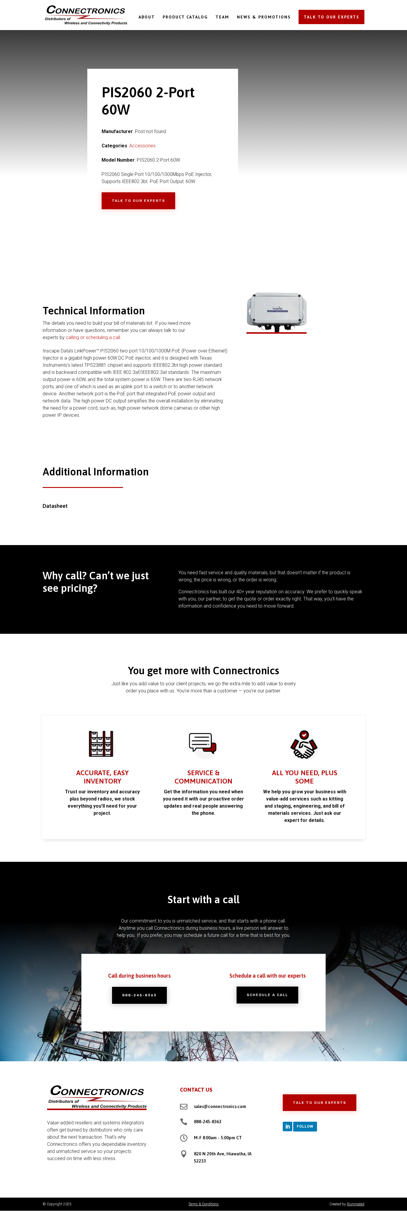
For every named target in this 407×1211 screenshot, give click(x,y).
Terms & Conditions (203, 1204)
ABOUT (147, 17)
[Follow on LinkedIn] (287, 1126)
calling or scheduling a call (93, 337)
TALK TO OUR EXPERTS (331, 17)
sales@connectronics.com (220, 1106)
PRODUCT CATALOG (185, 17)
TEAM (222, 17)
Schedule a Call (267, 995)
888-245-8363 (139, 995)
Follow (305, 1126)
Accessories (142, 146)
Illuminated (355, 1204)
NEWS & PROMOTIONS (264, 17)
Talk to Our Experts (138, 201)
